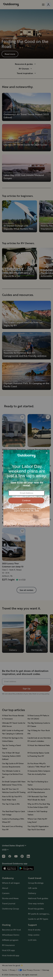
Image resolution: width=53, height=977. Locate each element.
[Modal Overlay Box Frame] (26, 488)
